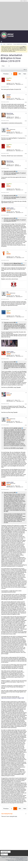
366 (20, 74)
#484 (26, 135)
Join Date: (8, 83)
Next (24, 74)
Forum (4, 44)
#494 (26, 425)
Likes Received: (10, 84)
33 (15, 74)
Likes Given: (18, 84)
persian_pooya (10, 207)
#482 (26, 102)
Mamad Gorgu (10, 113)
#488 (26, 215)
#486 (26, 168)
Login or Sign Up (23, 0)
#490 (26, 299)
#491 (26, 319)
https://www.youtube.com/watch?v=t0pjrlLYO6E (12, 698)
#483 (26, 120)
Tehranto (9, 94)
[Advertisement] (14, 16)
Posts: (16, 83)
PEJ (7, 128)
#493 (26, 404)
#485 (26, 153)
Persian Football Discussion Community (20, 44)
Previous (6, 74)
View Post (16, 171)
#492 (26, 359)
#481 (26, 87)
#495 (26, 489)
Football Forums (9, 44)
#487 (26, 192)
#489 (26, 260)
